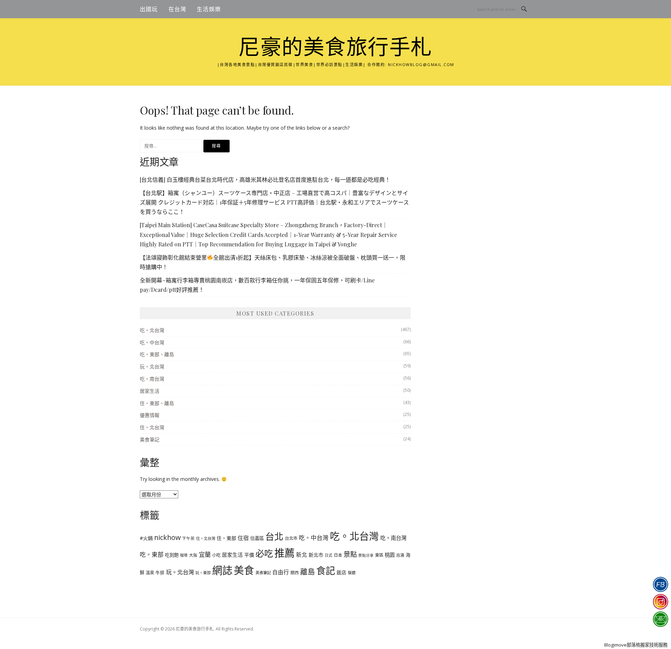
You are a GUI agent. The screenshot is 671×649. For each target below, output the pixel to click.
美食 (244, 570)
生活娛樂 (209, 9)
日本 (338, 555)
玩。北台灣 (152, 366)
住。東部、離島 (157, 403)
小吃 (216, 555)
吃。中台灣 (152, 342)
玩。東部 (203, 572)
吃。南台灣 (152, 378)
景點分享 (366, 555)
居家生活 (149, 391)
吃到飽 (172, 555)
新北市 (316, 554)
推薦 (284, 553)
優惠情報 (149, 415)
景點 (350, 554)
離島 (307, 571)
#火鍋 (146, 538)
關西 (294, 572)
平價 (249, 554)
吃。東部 (152, 554)
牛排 (160, 573)
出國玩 (149, 9)
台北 (274, 536)
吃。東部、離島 (157, 354)
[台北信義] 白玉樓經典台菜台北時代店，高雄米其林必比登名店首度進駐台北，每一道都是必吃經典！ (265, 179)
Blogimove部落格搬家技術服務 (636, 645)
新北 (301, 554)
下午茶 (188, 538)
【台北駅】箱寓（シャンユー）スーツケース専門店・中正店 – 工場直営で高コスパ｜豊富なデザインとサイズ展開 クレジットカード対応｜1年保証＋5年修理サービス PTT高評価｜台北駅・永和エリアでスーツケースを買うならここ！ (274, 202)
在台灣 (177, 9)
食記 (325, 570)
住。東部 (226, 538)
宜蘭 (205, 554)
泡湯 (400, 555)
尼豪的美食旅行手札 (335, 47)
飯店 (341, 572)
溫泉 (150, 573)
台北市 (291, 538)
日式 (328, 555)
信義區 (257, 538)
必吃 (264, 553)
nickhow (167, 537)
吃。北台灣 (152, 330)
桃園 (390, 554)
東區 (379, 555)
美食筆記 (149, 439)
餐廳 (351, 572)
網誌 (222, 570)
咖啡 (184, 555)
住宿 (243, 538)
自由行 (280, 572)
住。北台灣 (152, 427)
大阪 (193, 555)
